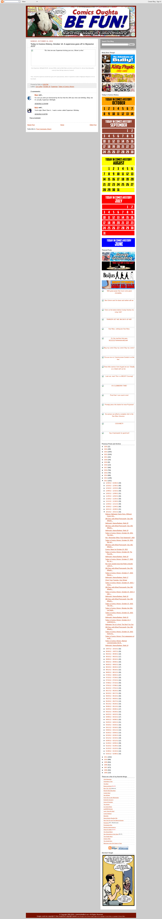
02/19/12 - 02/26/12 (112, 735)
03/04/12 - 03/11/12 (112, 730)
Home (62, 125)
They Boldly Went (108, 836)
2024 (106, 449)
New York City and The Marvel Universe (114, 820)
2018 (106, 465)
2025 (106, 446)
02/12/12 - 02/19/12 (112, 738)
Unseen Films (107, 838)
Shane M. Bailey (108, 829)
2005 (106, 772)
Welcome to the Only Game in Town (113, 843)
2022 (106, 454)
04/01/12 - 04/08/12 (112, 719)
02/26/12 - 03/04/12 (112, 732)
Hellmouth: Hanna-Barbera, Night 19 (116, 530)
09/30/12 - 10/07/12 (112, 651)
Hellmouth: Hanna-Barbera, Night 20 (116, 523)
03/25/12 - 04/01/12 (112, 722)
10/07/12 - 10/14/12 (112, 649)
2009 (106, 762)
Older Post (93, 125)
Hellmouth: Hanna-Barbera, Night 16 (116, 596)
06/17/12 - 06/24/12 (112, 690)
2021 (106, 457)
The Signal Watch (108, 831)
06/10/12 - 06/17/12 (112, 693)
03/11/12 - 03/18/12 (112, 727)
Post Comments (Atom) (43, 129)
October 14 (46, 86)
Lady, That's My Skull (109, 811)
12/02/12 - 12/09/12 (112, 493)
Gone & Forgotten (108, 802)
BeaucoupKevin (108, 786)
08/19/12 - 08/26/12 (112, 667)
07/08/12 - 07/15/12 (112, 683)
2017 (106, 467)
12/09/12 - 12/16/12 (112, 491)
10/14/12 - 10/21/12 (112, 512)
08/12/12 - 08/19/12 (112, 670)
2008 (106, 765)
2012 (106, 480)
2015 (106, 473)
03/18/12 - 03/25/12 (112, 725)
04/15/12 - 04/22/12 (112, 714)
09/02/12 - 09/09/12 (112, 662)
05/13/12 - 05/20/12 (112, 704)
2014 (106, 475)
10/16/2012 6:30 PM (41, 114)
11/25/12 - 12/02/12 (112, 496)
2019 (106, 462)
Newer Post (31, 125)
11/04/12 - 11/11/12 (112, 504)
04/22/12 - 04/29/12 (112, 712)
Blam (36, 95)
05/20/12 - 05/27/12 (112, 701)
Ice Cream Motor (108, 806)
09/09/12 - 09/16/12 (112, 659)
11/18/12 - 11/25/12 (112, 499)
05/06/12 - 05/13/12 (112, 706)
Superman (54, 86)
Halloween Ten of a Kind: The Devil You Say (119, 624)
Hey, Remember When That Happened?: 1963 (120, 537)
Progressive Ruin (108, 825)
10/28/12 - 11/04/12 (112, 506)
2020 (106, 460)
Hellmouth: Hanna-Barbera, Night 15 (116, 617)
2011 (106, 757)
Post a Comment (35, 118)
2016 (106, 470)
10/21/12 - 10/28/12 (112, 509)
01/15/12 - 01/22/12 (112, 748)
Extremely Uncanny (108, 799)
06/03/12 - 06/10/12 (112, 696)
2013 (106, 478)
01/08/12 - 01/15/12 (112, 751)
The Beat (106, 783)
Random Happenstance (110, 827)
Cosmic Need (107, 793)
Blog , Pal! (107, 788)
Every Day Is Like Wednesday (111, 797)
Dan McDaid (107, 795)
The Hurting (107, 804)
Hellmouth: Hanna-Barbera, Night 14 (116, 645)
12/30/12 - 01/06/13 (112, 483)
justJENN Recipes (108, 809)
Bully (36, 107)
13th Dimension (108, 779)
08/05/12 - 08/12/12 (112, 672)
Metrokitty (106, 815)
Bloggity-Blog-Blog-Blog (110, 790)
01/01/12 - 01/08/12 (112, 754)
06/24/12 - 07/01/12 (112, 688)
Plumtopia (106, 822)
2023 (106, 452)
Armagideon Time (108, 781)
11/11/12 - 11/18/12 (112, 501)
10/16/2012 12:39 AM (41, 103)
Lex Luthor (39, 86)
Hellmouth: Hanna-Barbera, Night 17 (116, 577)
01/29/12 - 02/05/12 (112, 743)
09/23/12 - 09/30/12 (112, 654)
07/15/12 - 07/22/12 (112, 680)
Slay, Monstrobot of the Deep (111, 834)
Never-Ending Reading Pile (110, 818)
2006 (106, 770)
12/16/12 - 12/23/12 (112, 488)
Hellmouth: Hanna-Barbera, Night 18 (116, 556)
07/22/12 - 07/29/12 (112, 677)
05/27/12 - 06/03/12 (112, 698)
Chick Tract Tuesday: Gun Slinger (116, 580)
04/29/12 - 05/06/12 (112, 709)
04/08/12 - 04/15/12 (112, 717)
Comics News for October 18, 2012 (116, 549)
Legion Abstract (108, 813)
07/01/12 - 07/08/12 (112, 685)
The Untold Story (108, 841)
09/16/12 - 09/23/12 (112, 656)
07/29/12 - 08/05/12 (112, 675)
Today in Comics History (66, 86)
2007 (106, 767)
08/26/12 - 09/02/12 (112, 664)
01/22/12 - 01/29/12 (112, 746)
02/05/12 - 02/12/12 (112, 740)
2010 (106, 759)
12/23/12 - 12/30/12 (112, 485)
